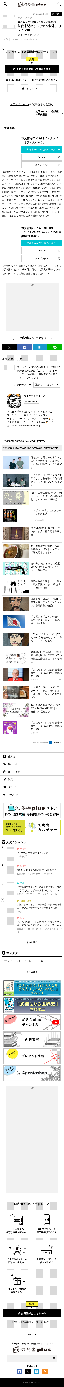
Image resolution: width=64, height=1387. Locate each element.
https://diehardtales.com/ (25, 425)
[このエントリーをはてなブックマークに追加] (36, 1372)
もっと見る (32, 942)
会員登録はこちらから (33, 1313)
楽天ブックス (41, 165)
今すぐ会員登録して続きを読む (33, 69)
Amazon (42, 157)
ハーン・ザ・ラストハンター (33, 418)
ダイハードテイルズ (34, 395)
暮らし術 (12, 764)
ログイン (32, 88)
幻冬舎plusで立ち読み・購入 (41, 149)
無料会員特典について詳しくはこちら (33, 1322)
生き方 (11, 756)
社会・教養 (14, 771)
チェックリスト (26, 961)
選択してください (44, 384)
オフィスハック (25, 17)
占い (42, 961)
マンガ (12, 787)
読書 (10, 779)
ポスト (58, 14)
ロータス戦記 (38, 422)
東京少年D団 (16, 422)
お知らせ (13, 794)
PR (60, 520)
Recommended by (41, 742)
